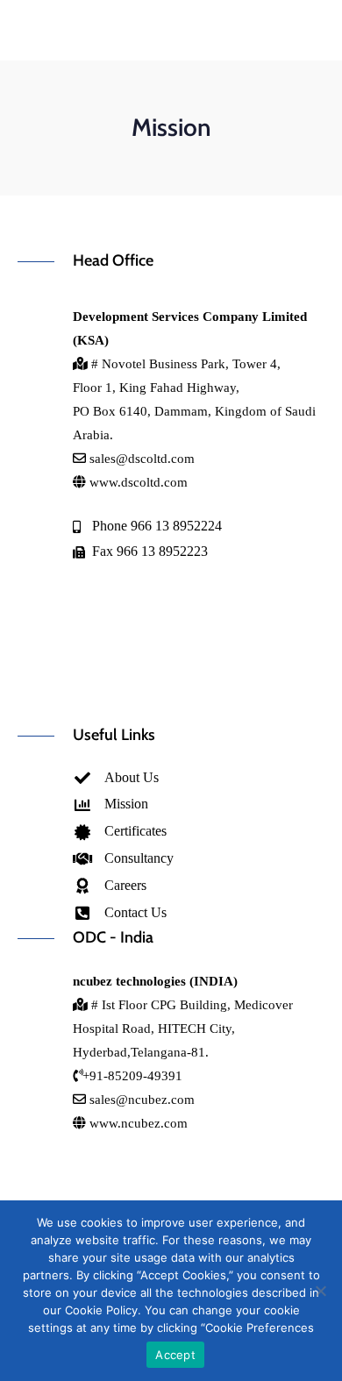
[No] (320, 1290)
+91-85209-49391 (132, 1076)
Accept (175, 1355)
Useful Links (114, 734)
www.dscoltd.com (137, 482)
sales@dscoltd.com (142, 459)
